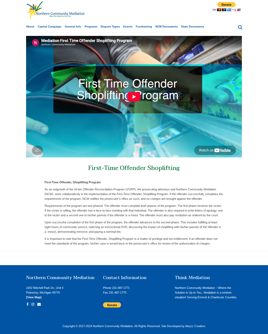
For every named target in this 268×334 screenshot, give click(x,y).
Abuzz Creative (195, 326)
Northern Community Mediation (113, 326)
